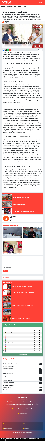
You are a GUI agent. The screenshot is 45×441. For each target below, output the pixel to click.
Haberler (4, 10)
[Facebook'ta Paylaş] (3, 50)
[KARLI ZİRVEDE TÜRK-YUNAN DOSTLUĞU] (12, 232)
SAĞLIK (24, 6)
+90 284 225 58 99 (23, 411)
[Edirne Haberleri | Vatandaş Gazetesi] (6, 2)
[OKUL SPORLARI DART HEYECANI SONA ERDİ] (12, 246)
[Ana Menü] (41, 2)
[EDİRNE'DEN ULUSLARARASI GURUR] (32, 232)
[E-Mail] (11, 220)
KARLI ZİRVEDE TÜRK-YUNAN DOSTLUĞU (11, 239)
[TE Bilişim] (6, 218)
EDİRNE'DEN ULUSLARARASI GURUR (30, 239)
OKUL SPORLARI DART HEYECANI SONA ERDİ (12, 253)
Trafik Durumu (27, 423)
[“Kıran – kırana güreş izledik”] (22, 36)
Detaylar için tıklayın (22, 354)
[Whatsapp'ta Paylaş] (8, 50)
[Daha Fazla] (10, 50)
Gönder (5, 270)
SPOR (15, 6)
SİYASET (20, 6)
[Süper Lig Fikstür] (41, 358)
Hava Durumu (7, 423)
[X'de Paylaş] (6, 50)
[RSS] (22, 418)
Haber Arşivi (26, 428)
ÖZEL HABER (9, 6)
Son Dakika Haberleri (8, 428)
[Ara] (40, 2)
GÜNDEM (3, 6)
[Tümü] (41, 277)
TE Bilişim (12, 217)
